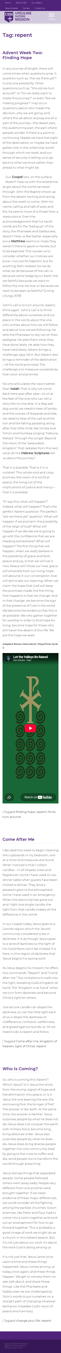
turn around (12, 817)
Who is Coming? (20, 1068)
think (51, 812)
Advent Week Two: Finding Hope (23, 55)
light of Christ (25, 1046)
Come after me (27, 1041)
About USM (21, 3)
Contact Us (40, 8)
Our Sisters (37, 3)
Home (8, 3)
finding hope (25, 812)
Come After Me (18, 839)
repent (41, 812)
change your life (28, 1320)
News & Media (11, 8)
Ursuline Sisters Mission (15, 1344)
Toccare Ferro (16, 1348)
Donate (26, 8)
